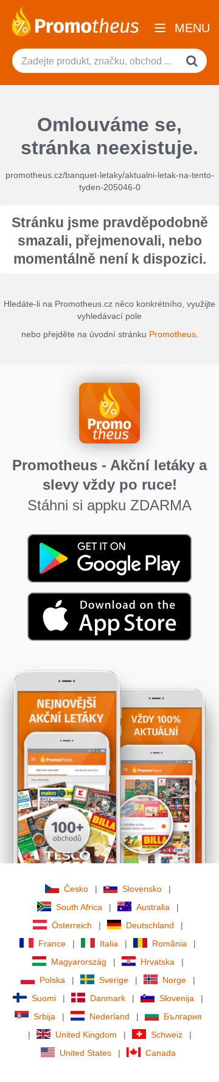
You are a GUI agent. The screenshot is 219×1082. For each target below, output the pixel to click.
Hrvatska (158, 962)
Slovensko (142, 889)
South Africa (79, 907)
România (169, 943)
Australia (153, 907)
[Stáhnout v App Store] (109, 616)
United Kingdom (86, 1034)
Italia (109, 943)
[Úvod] (75, 21)
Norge (174, 980)
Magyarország (78, 962)
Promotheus (172, 334)
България (183, 1016)
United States (85, 1053)
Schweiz (166, 1034)
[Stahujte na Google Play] (109, 558)
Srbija (44, 1016)
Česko (76, 889)
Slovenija (176, 998)
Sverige (113, 980)
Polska (52, 980)
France (52, 943)
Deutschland (150, 925)
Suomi (44, 998)
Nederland (109, 1016)
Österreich (72, 925)
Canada (160, 1053)
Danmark (107, 998)
